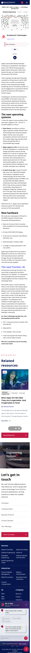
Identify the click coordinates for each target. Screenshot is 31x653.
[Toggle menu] (26, 2)
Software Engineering (8, 553)
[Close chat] (26, 649)
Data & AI (19, 553)
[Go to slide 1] (11, 428)
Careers (18, 597)
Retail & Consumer (7, 577)
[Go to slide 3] (16, 428)
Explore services (6, 618)
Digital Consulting (7, 549)
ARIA (2, 594)
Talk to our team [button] (22, 643)
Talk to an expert (6, 621)
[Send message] (26, 638)
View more (10, 39)
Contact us (19, 600)
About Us (18, 594)
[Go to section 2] (15, 49)
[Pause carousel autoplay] (19, 428)
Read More (4, 423)
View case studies (16, 618)
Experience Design (22, 549)
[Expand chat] (26, 604)
